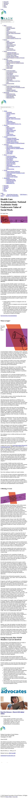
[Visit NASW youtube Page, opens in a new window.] (9, 762)
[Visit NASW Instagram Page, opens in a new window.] (14, 788)
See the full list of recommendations (9, 315)
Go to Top (15, 796)
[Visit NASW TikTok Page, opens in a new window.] (3, 794)
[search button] (1, 23)
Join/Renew (6, 3)
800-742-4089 (12, 753)
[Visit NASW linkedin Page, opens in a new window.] (4, 762)
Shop (4, 5)
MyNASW (5, 1)
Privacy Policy (8, 796)
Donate (5, 7)
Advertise (5, 4)
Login (2, 9)
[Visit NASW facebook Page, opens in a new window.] (1, 762)
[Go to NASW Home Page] (11, 16)
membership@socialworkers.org (8, 755)
